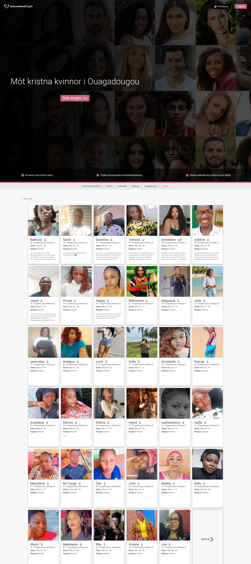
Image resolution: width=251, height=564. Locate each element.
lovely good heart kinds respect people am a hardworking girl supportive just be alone (108, 316)
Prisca (67, 300)
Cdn (98, 483)
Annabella (168, 361)
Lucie (99, 361)
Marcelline (37, 483)
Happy (100, 300)
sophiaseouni (170, 422)
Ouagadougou (151, 186)
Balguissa (168, 300)
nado (197, 300)
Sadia (198, 422)
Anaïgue (69, 361)
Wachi (34, 544)
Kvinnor (109, 186)
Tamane (134, 240)
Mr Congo (70, 483)
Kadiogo (135, 186)
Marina (68, 422)
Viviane (134, 544)
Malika (166, 483)
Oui (64, 436)
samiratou (37, 361)
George (199, 361)
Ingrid (133, 422)
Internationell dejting (91, 186)
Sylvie (67, 240)
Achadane (168, 240)
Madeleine (70, 544)
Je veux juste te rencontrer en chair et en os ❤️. (75, 254)
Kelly (197, 483)
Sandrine (102, 240)
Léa (164, 544)
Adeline (199, 240)
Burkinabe (122, 186)
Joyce (34, 300)
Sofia (132, 361)
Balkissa (36, 240)
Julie (132, 483)
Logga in (241, 6)
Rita (98, 544)
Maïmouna (136, 300)
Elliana (100, 422)
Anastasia (37, 422)
